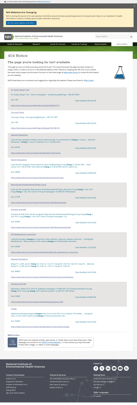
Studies (14, 309)
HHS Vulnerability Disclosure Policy (62, 379)
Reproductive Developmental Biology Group (28, 185)
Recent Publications (19, 160)
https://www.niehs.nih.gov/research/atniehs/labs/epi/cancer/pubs (37, 178)
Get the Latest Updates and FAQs (20, 23)
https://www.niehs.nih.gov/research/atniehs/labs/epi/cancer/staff (37, 302)
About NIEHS (122, 44)
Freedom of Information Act (16, 384)
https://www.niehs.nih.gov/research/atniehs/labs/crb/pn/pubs (36, 153)
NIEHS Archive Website (51, 342)
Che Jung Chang (17, 112)
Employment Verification (14, 382)
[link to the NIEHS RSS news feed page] (126, 368)
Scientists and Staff (18, 209)
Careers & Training (79, 44)
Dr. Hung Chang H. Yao (20, 90)
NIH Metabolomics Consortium (23, 234)
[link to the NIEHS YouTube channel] (120, 368)
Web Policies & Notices (58, 385)
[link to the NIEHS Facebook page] (95, 368)
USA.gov (96, 387)
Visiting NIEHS (11, 390)
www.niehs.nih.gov (71, 72)
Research (36, 44)
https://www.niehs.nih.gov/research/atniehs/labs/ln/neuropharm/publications (42, 277)
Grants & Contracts (57, 44)
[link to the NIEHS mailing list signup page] (114, 368)
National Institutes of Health (103, 382)
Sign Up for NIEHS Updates (15, 393)
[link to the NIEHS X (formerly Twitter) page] (102, 368)
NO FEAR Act (98, 385)
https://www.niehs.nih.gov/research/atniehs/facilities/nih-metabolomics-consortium (44, 252)
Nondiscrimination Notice (58, 382)
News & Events (100, 44)
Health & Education (15, 44)
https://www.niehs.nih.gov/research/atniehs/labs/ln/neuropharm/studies (40, 327)
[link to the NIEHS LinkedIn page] (108, 368)
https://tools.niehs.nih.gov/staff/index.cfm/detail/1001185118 (35, 128)
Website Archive (55, 387)
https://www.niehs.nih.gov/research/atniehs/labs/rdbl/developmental (38, 202)
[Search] (131, 37)
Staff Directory (11, 387)
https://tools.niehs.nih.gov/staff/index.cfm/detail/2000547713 (35, 105)
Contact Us (10, 379)
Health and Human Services (102, 379)
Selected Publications (19, 135)
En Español (97, 396)
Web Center (89, 80)
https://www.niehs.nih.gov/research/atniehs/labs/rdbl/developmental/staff (41, 227)
